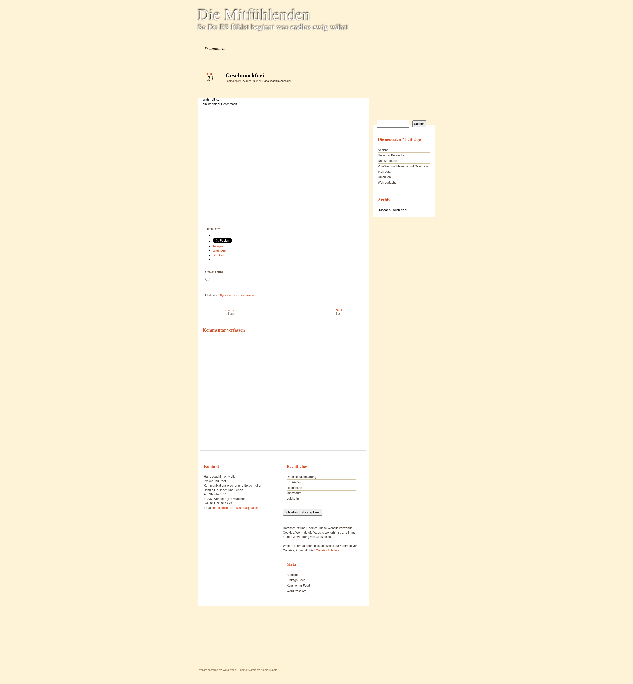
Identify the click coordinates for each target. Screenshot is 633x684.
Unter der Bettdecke (391, 155)
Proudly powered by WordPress (217, 670)
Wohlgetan (385, 171)
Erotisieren (294, 482)
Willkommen (214, 48)
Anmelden (293, 574)
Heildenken (294, 487)
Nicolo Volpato (269, 670)
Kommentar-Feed (298, 585)
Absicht (383, 150)
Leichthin (293, 498)
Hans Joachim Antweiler (276, 81)
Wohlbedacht (387, 182)
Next (339, 311)
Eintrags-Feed (296, 580)
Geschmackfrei (356, 76)
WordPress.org (297, 591)
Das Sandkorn (387, 160)
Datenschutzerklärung (301, 476)
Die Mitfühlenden (254, 13)
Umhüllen (384, 177)
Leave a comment (243, 295)
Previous (227, 311)
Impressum (294, 493)
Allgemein (225, 295)
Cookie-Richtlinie (327, 550)
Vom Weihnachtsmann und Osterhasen (404, 166)
